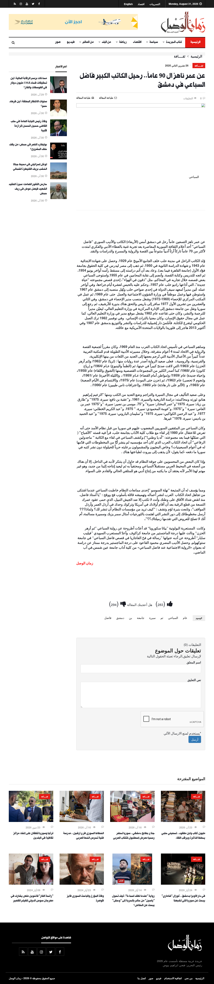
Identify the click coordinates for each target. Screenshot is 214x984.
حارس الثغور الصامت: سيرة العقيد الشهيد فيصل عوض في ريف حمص (28, 189)
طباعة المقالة (83, 98)
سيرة (152, 618)
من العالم (88, 42)
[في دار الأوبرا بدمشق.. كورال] (183, 883)
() (161, 603)
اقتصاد (141, 4)
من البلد (106, 42)
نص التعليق (194, 680)
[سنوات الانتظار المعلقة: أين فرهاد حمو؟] (58, 115)
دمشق (120, 618)
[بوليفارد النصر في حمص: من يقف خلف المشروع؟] (58, 158)
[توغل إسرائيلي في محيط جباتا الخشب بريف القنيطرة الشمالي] (58, 178)
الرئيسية (195, 42)
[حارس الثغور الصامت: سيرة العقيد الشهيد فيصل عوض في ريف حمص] (58, 198)
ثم (161, 618)
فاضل (107, 618)
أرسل (194, 739)
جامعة (140, 618)
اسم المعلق (194, 662)
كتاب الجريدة (174, 42)
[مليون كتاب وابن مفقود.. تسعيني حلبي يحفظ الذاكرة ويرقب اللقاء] (183, 821)
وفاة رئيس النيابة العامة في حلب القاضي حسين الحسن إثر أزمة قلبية (29, 126)
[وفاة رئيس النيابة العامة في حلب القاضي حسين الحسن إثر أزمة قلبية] (58, 135)
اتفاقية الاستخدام (173, 978)
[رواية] (132, 883)
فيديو (71, 42)
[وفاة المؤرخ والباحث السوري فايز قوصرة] (82, 883)
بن (130, 618)
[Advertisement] (140, 225)
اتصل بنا (142, 978)
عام (185, 618)
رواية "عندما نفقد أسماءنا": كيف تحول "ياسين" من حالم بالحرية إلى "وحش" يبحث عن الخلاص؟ (133, 901)
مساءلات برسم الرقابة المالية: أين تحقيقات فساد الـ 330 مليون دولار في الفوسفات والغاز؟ (28, 83)
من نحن (188, 978)
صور (58, 42)
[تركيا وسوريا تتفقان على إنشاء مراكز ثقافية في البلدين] (31, 821)
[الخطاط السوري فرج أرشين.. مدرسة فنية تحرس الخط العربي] (82, 821)
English (128, 4)
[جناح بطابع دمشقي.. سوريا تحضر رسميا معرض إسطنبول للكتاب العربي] (132, 821)
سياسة (153, 42)
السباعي (173, 618)
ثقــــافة (179, 56)
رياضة (123, 42)
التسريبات (154, 4)
